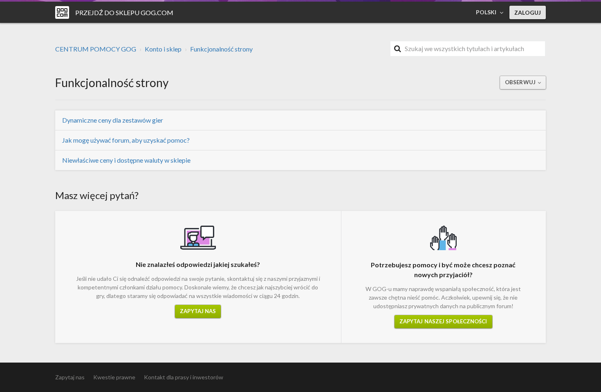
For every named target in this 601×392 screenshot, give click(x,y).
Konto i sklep (163, 49)
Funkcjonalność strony (221, 49)
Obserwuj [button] (520, 82)
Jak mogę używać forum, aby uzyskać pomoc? (126, 140)
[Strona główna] (62, 12)
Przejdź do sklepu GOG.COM (124, 12)
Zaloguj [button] (527, 12)
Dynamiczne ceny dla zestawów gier (112, 120)
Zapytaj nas (198, 311)
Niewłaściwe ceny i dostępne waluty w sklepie (126, 160)
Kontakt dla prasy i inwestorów (183, 377)
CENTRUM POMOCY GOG (95, 49)
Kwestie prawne (114, 377)
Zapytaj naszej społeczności (443, 321)
